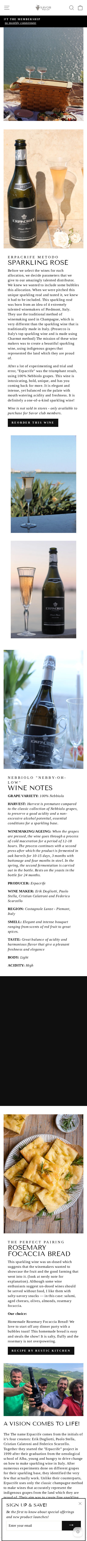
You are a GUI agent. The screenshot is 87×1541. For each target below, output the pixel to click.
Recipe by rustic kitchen (41, 1350)
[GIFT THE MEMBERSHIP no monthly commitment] (43, 21)
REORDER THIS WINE (33, 422)
